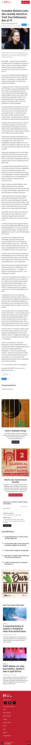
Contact (5, 719)
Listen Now (15, 442)
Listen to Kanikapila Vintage (15, 431)
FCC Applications (7, 735)
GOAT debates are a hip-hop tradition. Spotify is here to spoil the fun (14, 669)
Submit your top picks (15, 495)
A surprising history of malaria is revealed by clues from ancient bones (14, 629)
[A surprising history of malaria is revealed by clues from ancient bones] (14, 614)
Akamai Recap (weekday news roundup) (13, 519)
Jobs (4, 729)
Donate (26, 2)
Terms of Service (7, 722)
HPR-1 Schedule (7, 712)
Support (5, 732)
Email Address (7, 508)
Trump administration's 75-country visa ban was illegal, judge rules (16, 537)
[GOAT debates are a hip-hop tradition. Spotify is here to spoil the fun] (14, 654)
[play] (2, 743)
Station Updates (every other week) (12, 515)
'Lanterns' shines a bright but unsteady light (16, 550)
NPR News (5, 374)
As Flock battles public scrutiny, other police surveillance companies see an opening (17, 544)
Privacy (4, 725)
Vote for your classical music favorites (15, 481)
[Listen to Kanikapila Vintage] (15, 413)
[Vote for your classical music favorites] (15, 462)
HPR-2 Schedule (7, 716)
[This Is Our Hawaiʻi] (15, 584)
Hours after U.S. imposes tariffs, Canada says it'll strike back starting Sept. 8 (17, 556)
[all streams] (29, 743)
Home (4, 709)
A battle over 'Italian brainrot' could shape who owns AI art (16, 563)
